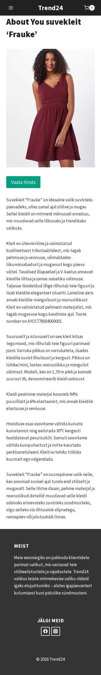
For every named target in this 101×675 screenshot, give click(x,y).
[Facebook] (45, 631)
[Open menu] (11, 8)
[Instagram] (55, 631)
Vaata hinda (23, 182)
